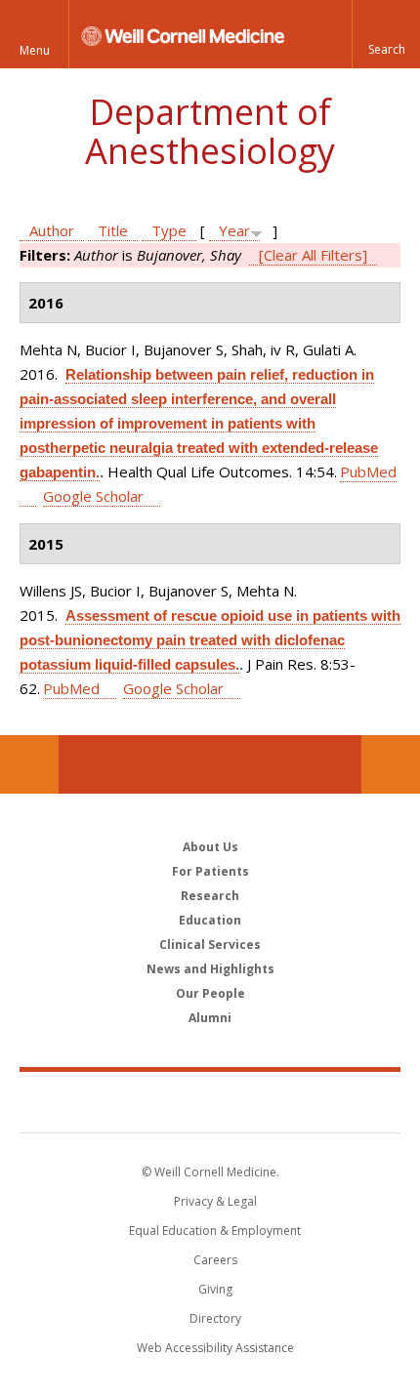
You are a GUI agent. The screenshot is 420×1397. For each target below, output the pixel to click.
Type (169, 230)
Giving (215, 1289)
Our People (210, 993)
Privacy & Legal (215, 1201)
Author (51, 230)
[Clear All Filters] (313, 255)
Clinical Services (210, 944)
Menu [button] (35, 50)
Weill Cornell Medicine (210, 1101)
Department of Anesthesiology (210, 131)
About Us (210, 847)
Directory (215, 1318)
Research (210, 895)
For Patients (210, 871)
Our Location (29, 764)
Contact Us (390, 764)
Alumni (210, 1017)
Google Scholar (93, 496)
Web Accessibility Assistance (215, 1347)
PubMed (71, 688)
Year (234, 230)
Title (113, 230)
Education (210, 920)
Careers (215, 1260)
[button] (386, 34)
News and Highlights (210, 969)
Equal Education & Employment (215, 1230)
